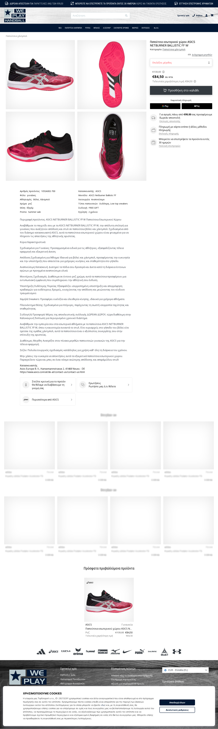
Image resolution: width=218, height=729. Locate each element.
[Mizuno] (115, 651)
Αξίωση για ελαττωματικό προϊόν (127, 683)
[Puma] (140, 651)
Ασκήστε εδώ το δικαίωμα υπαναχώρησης (132, 675)
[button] (121, 15)
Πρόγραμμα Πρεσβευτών (72, 679)
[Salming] (152, 651)
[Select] (164, 651)
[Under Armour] (177, 651)
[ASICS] (53, 651)
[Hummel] (90, 651)
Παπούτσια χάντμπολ (16, 36)
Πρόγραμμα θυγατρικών (72, 684)
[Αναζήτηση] (126, 15)
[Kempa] (103, 651)
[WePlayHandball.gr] (32, 681)
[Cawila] (66, 651)
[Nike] (127, 651)
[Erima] (78, 651)
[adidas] (41, 651)
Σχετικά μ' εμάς (183, 15)
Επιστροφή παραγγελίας (123, 679)
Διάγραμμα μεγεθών (202, 54)
